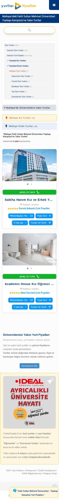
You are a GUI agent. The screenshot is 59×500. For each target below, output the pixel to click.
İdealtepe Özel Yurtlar (20, 86)
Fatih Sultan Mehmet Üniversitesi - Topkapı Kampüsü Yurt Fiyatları (38, 493)
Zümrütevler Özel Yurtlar (21, 97)
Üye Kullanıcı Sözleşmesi (24, 470)
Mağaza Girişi (50, 473)
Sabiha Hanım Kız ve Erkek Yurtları (32, 199)
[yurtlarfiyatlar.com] (24, 5)
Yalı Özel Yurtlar (18, 92)
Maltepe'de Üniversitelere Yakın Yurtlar (28, 107)
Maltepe (26, 205)
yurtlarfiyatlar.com (54, 5)
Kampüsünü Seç (29, 366)
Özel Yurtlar (9, 45)
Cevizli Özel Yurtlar (19, 81)
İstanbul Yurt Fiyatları (19, 55)
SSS (8, 470)
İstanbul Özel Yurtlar (15, 50)
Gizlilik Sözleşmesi (47, 470)
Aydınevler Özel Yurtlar (20, 76)
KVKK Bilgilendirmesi (32, 473)
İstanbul (35, 205)
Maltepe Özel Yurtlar (17, 71)
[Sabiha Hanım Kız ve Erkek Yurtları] (31, 165)
